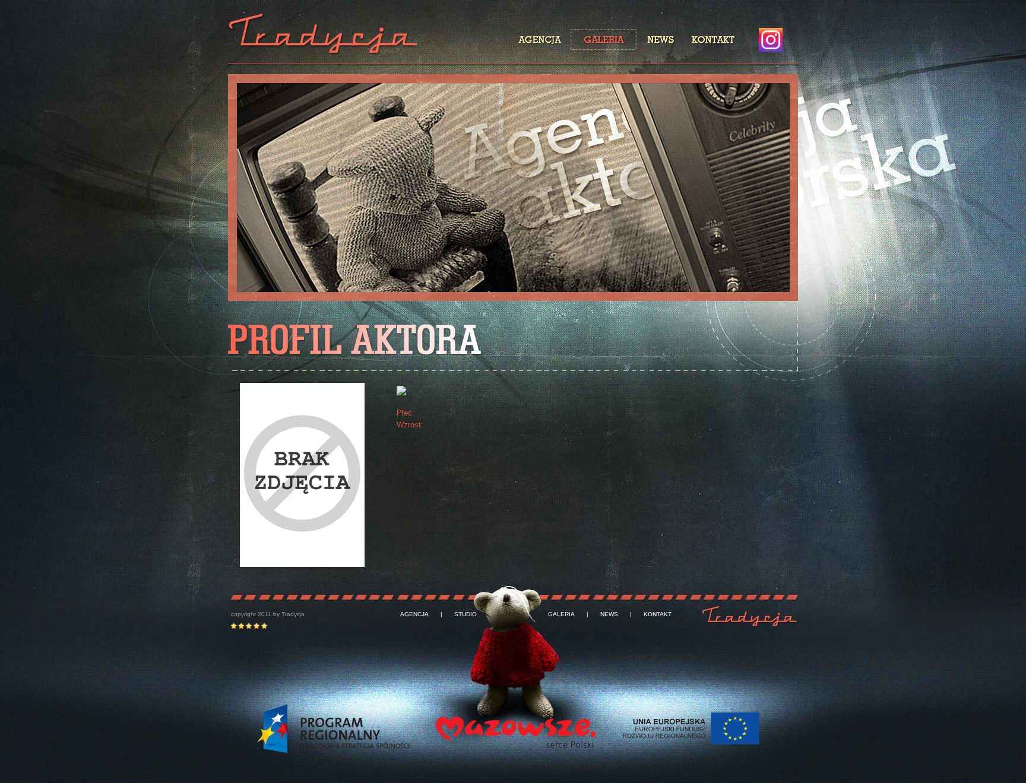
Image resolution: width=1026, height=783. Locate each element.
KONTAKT (658, 614)
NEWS (609, 614)
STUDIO (465, 614)
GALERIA (561, 614)
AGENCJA (414, 614)
